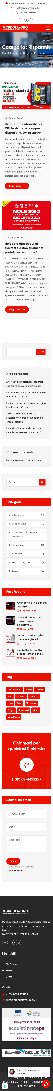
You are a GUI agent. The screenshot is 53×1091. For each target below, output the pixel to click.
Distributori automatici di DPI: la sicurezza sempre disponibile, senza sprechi (23, 128)
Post (19, 703)
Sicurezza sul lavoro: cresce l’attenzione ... (30, 652)
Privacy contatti (17, 870)
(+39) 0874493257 (26, 779)
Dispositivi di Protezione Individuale (24, 534)
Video (36, 710)
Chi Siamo (11, 964)
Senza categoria (20, 562)
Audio (28, 689)
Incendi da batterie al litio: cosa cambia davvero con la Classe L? (23, 430)
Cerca (41, 352)
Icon (10, 696)
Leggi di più (15, 186)
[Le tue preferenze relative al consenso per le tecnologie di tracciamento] (5, 1086)
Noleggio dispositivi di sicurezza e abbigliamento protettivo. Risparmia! (24, 248)
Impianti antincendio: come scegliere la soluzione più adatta (26, 405)
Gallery (40, 689)
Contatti (10, 977)
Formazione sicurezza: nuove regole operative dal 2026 (26, 394)
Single (11, 710)
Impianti (20, 696)
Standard (24, 710)
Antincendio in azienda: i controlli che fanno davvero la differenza (24, 383)
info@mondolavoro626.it (27, 8)
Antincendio (17, 515)
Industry (34, 696)
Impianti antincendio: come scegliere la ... (30, 637)
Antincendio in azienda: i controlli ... (32, 605)
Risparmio (16, 554)
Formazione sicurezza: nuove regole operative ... (31, 621)
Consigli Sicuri (15, 117)
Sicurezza (31, 703)
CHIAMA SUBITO (28, 12)
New (10, 703)
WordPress (14, 717)
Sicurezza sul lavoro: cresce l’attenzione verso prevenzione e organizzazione (24, 417)
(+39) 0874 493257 (17, 994)
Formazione (17, 545)
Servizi (14, 571)
